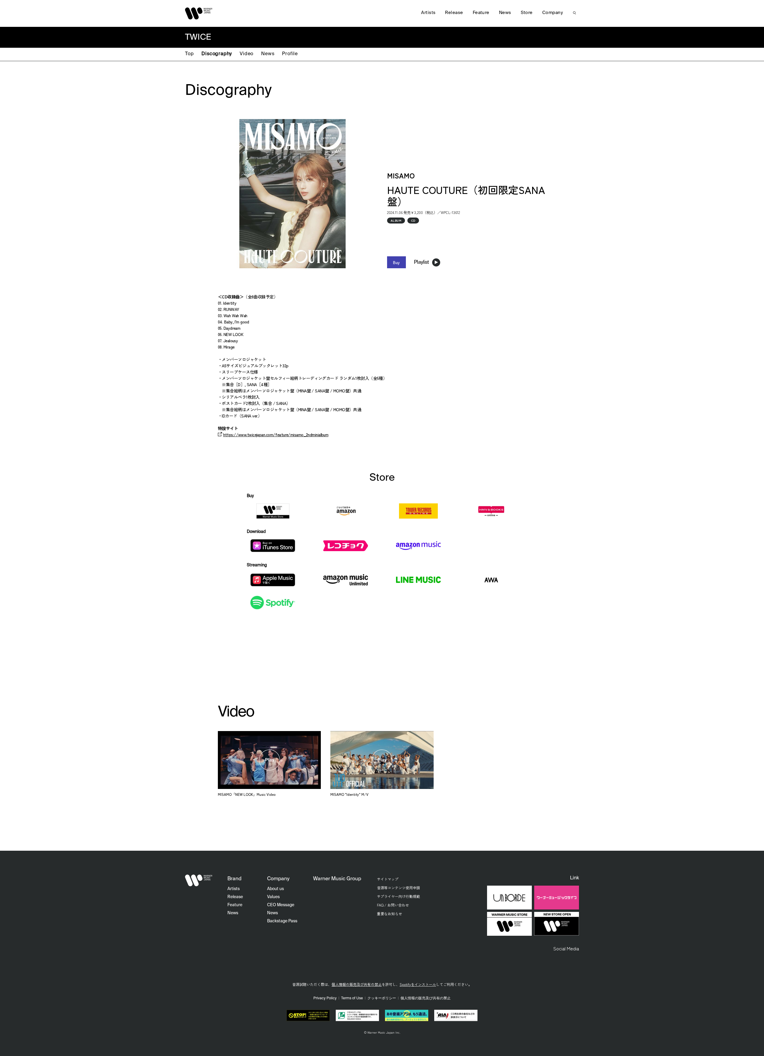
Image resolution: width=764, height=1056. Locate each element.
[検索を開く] (574, 12)
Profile (290, 54)
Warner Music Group (337, 878)
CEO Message (280, 905)
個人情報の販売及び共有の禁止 (357, 984)
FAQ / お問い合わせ (393, 904)
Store (527, 12)
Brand (234, 878)
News (267, 54)
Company (552, 12)
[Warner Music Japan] (198, 881)
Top (189, 54)
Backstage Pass (282, 921)
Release (454, 12)
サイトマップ (387, 878)
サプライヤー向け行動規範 (398, 896)
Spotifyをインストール (418, 984)
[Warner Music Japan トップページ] (198, 13)
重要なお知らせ (389, 913)
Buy (396, 262)
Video (246, 54)
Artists (428, 12)
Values (273, 897)
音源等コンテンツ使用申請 (398, 887)
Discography (216, 54)
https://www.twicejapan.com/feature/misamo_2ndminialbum (275, 434)
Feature (481, 12)
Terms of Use (352, 998)
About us (275, 889)
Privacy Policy (325, 998)
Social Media (566, 948)
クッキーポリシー (381, 998)
